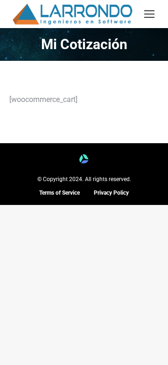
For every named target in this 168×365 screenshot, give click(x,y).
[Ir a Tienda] (154, 351)
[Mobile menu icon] (149, 14)
